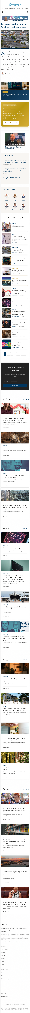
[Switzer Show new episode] (15, 18)
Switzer (15, 4)
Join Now (15, 385)
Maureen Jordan (15, 347)
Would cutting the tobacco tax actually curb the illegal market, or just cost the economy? (19, 313)
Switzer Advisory (5, 978)
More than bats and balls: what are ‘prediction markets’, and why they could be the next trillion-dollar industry (14, 577)
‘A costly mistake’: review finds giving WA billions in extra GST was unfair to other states (15, 873)
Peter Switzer (8, 73)
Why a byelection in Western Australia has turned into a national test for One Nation (18, 226)
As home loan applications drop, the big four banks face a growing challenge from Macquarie (15, 507)
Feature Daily (15, 247)
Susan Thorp (14, 305)
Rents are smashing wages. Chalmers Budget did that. (13, 25)
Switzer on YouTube (5, 982)
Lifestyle (14, 340)
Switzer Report (4, 949)
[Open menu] (2, 12)
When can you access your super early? (14, 548)
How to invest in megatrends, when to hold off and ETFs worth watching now (18, 260)
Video (2, 964)
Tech (13, 234)
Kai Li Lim (14, 242)
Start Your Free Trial (10, 122)
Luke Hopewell (15, 295)
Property (3, 958)
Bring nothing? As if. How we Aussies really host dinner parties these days (18, 344)
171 (18, 354)
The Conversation (15, 316)
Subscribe (3, 993)
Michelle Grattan (15, 229)
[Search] (27, 12)
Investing (14, 299)
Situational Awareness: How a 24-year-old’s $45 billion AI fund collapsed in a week (14, 638)
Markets (14, 288)
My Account (4, 990)
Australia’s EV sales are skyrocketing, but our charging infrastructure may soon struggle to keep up (14, 169)
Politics (14, 223)
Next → (23, 354)
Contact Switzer (4, 996)
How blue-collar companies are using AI (14, 448)
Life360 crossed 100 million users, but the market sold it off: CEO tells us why (19, 292)
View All (26, 399)
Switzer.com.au (4, 975)
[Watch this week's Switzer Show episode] (15, 142)
